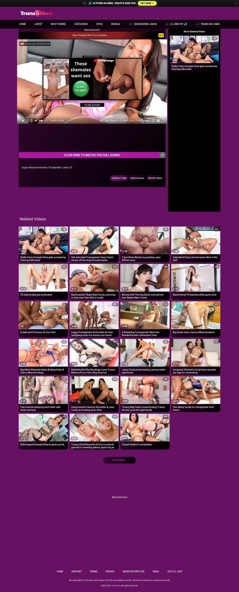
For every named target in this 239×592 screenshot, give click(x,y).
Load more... (119, 460)
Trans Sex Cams (208, 24)
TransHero (116, 586)
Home (22, 24)
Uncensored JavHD (143, 24)
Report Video (155, 178)
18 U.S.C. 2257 (174, 571)
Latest (38, 24)
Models (115, 24)
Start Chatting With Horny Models (89, 35)
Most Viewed (58, 24)
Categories (81, 24)
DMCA (156, 571)
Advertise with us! (134, 571)
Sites (99, 24)
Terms (93, 571)
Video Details (137, 178)
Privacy (109, 571)
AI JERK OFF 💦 (176, 24)
